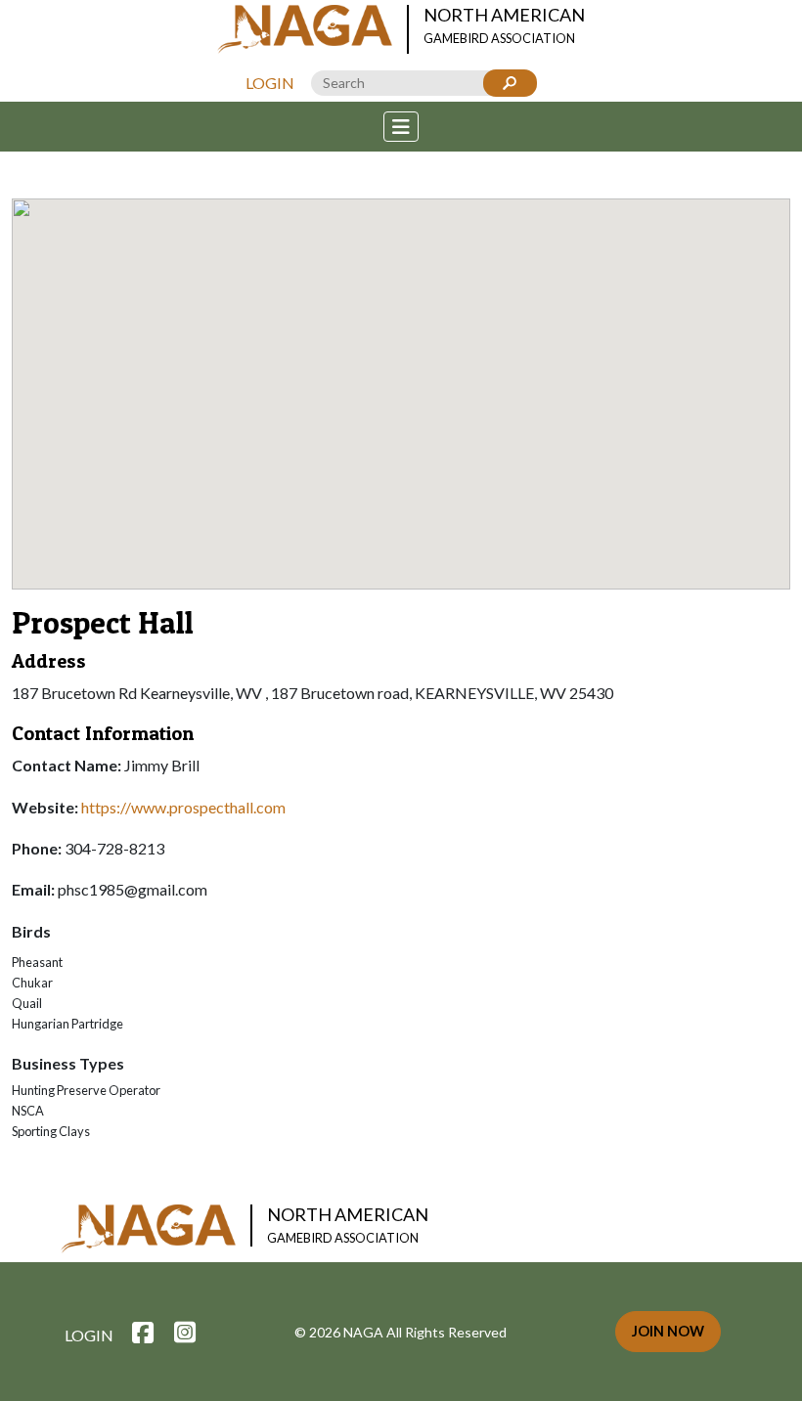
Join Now (668, 1331)
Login (269, 82)
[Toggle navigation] (401, 126)
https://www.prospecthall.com (183, 807)
